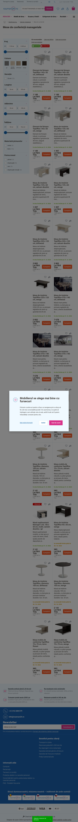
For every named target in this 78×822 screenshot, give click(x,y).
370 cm (23, 89)
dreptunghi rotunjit (14, 170)
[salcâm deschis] (12, 65)
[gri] (6, 65)
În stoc (36, 46)
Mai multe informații (26, 423)
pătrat (10, 159)
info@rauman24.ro (16, 717)
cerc (10, 166)
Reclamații (20, 1)
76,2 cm (23, 127)
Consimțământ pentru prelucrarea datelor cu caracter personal (19, 779)
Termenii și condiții (32, 1)
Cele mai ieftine (48, 39)
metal (10, 145)
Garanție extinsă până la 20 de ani (19, 689)
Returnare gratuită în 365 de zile (55, 697)
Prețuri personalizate (46, 757)
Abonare (68, 727)
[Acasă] (4, 22)
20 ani (11, 78)
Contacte (6, 767)
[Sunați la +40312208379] (64, 2)
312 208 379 (15, 711)
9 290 (22, 46)
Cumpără (46, 98)
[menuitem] (7, 16)
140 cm (23, 108)
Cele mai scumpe (60, 39)
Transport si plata (8, 1)
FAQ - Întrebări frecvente (11, 783)
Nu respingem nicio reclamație (54, 689)
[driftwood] (18, 65)
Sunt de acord (55, 423)
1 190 (10, 46)
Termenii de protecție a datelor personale (45, 731)
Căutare (49, 9)
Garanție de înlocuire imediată (49, 754)
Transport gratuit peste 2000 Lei (19, 697)
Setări (43, 423)
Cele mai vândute (36, 42)
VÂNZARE (46, 46)
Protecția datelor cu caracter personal (16, 775)
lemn (10, 149)
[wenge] (24, 65)
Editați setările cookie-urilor (61, 820)
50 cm (11, 89)
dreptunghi (12, 163)
